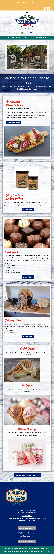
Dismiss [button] (47, 551)
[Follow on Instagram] (45, 8)
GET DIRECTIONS (26, 528)
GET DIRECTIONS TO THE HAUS (27, 475)
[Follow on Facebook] (48, 8)
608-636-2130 (36, 37)
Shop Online (27, 209)
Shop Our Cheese (13, 122)
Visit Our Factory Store (27, 533)
